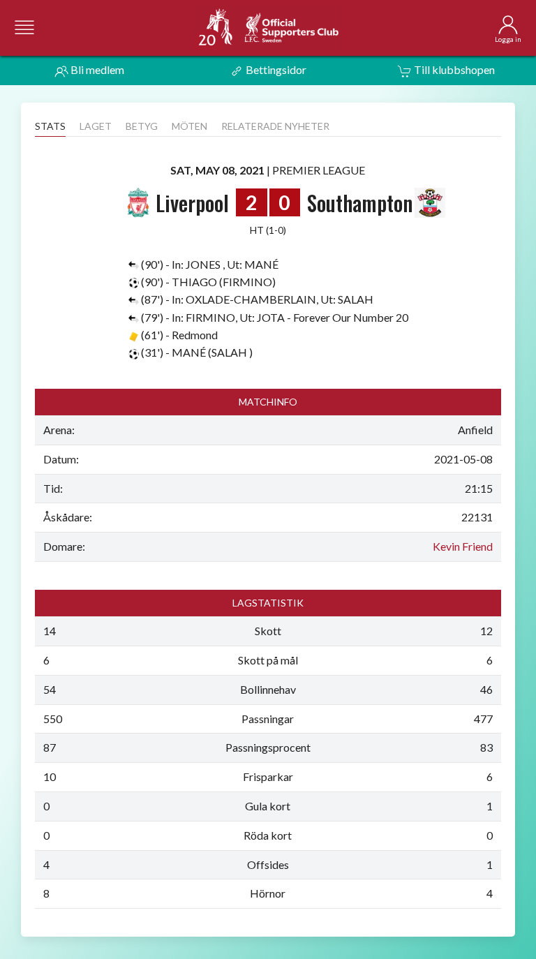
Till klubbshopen (453, 69)
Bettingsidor (275, 69)
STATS (50, 126)
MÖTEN (189, 126)
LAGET (96, 126)
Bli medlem (96, 69)
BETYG (142, 126)
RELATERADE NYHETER (275, 126)
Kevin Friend (463, 546)
